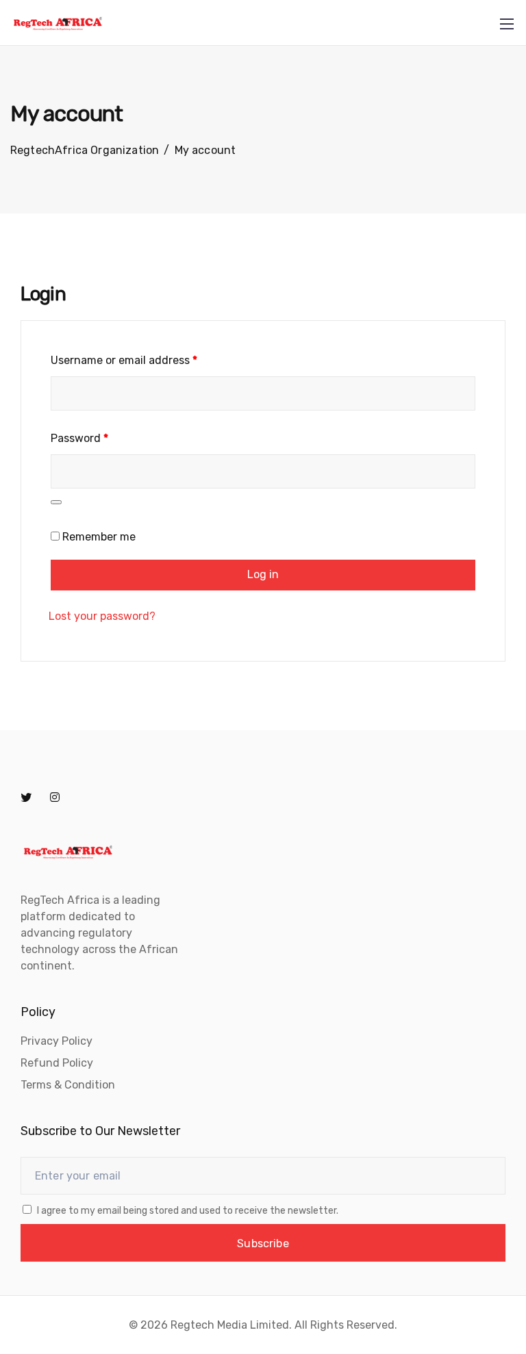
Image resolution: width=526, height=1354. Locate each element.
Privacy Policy (56, 1040)
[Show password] (56, 502)
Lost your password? (102, 616)
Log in (263, 574)
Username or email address (124, 360)
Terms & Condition (68, 1084)
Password (79, 438)
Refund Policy (57, 1062)
